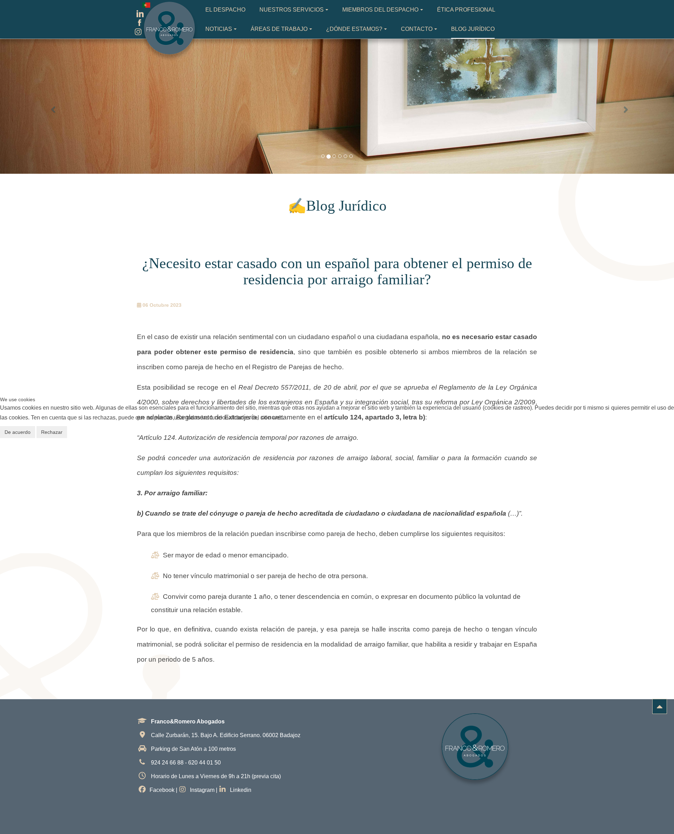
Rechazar (51, 432)
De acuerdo (18, 432)
